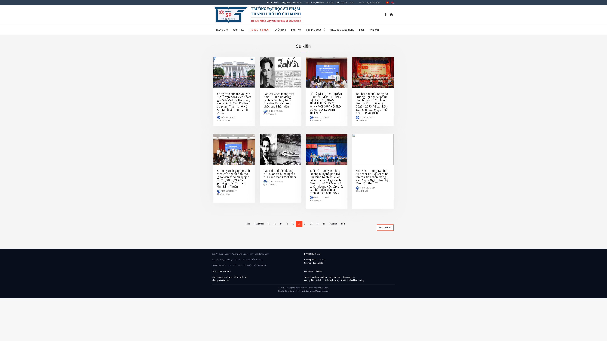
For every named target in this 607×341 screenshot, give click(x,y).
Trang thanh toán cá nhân (315, 276)
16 (275, 223)
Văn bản (374, 29)
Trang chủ (222, 29)
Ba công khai (310, 259)
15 (269, 223)
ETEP (352, 2)
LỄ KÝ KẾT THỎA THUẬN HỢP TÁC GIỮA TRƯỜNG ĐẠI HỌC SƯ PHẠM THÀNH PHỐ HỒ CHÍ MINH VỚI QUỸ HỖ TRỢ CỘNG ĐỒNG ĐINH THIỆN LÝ (326, 103)
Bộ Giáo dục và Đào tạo (369, 2)
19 (293, 223)
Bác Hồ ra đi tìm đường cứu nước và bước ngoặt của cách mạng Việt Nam (280, 174)
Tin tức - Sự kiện (259, 29)
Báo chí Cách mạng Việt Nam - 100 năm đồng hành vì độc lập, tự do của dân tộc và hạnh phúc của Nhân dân (279, 100)
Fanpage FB (318, 262)
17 (281, 223)
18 (287, 223)
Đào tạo (296, 29)
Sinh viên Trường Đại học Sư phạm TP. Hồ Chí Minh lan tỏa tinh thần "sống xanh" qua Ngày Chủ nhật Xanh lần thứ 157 (373, 177)
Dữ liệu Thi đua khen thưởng (352, 280)
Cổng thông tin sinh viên (291, 2)
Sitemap (307, 262)
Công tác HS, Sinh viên (314, 2)
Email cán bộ (273, 2)
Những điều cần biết (220, 280)
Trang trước (259, 223)
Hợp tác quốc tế (315, 29)
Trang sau (333, 223)
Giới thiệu (238, 29)
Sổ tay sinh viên (241, 276)
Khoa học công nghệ (342, 29)
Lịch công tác (342, 2)
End (343, 223)
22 (311, 223)
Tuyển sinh (280, 29)
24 (324, 223)
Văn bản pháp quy (331, 280)
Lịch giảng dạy (335, 276)
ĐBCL (361, 29)
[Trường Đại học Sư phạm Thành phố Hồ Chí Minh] (257, 15)
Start (247, 223)
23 (317, 223)
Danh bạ (321, 259)
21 (305, 223)
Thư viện (329, 2)
